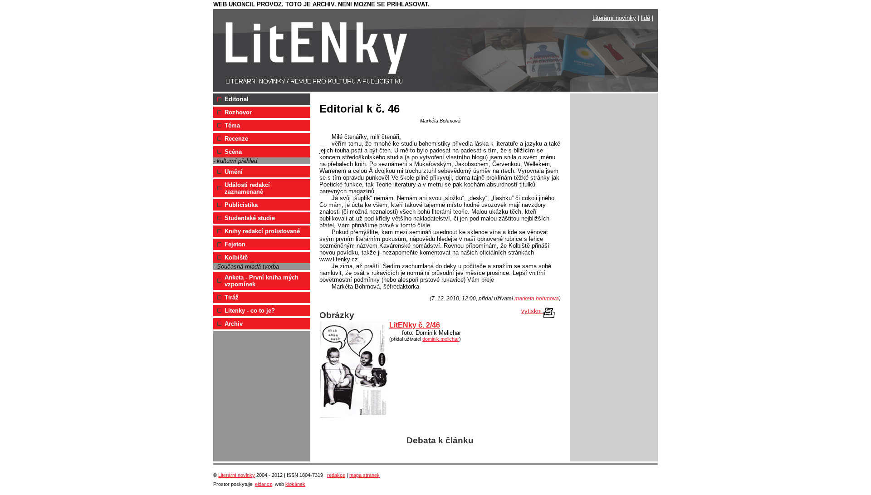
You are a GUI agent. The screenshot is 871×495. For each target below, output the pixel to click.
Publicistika (241, 204)
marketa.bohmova (536, 298)
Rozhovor (238, 112)
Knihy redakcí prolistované (262, 231)
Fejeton (235, 244)
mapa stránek (364, 475)
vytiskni (532, 311)
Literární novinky (614, 18)
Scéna (233, 151)
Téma (232, 125)
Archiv (234, 323)
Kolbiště (236, 257)
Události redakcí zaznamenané (247, 188)
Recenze (236, 138)
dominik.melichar (440, 339)
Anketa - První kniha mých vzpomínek (261, 281)
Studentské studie (250, 218)
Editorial (237, 99)
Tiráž (232, 297)
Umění (234, 171)
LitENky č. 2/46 (414, 325)
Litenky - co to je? (250, 310)
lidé (645, 18)
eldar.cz (263, 484)
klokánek (295, 484)
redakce (336, 475)
